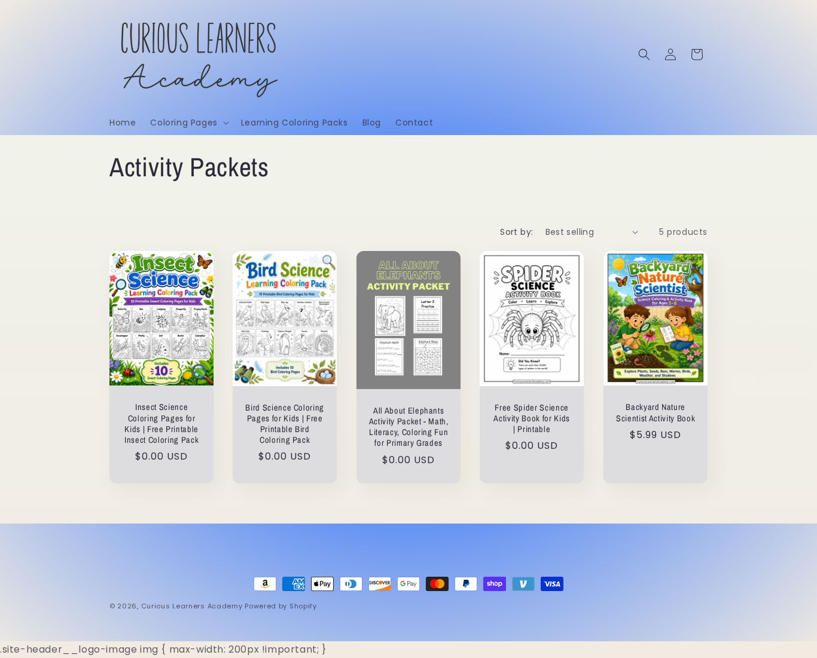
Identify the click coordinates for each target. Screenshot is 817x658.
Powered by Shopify (281, 606)
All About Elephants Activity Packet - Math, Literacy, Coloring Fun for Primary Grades (408, 427)
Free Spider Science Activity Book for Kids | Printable (532, 418)
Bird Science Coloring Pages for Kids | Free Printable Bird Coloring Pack (285, 423)
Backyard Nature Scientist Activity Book (655, 412)
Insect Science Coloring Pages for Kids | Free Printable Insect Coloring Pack (161, 423)
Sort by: (516, 232)
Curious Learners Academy (192, 606)
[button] (188, 122)
